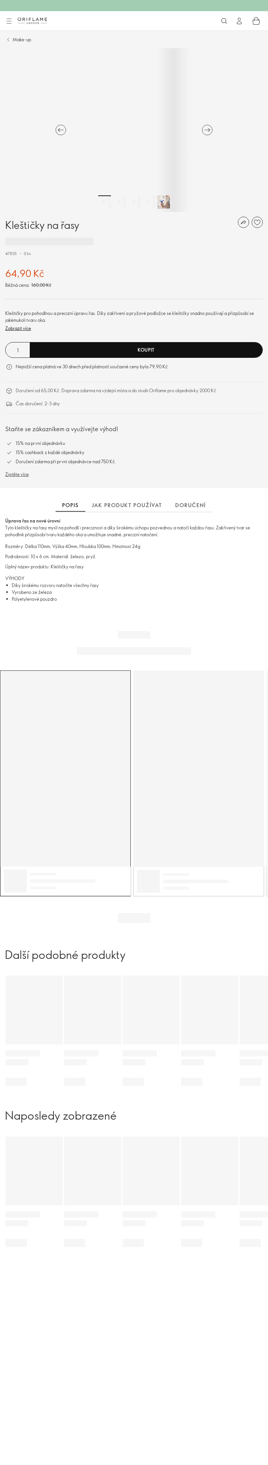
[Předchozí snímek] (61, 130)
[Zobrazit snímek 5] (163, 202)
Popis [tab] (70, 505)
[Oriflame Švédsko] (32, 21)
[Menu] (9, 21)
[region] (134, 130)
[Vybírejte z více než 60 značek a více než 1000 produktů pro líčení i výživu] (224, 21)
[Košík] (256, 21)
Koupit (146, 350)
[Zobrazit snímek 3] (134, 202)
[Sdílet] (243, 222)
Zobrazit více (18, 328)
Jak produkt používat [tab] (127, 505)
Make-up (22, 39)
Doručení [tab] (190, 505)
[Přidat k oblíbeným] (257, 222)
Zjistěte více (17, 474)
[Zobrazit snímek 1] (104, 202)
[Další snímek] (207, 130)
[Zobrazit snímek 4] (148, 202)
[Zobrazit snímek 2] (119, 202)
